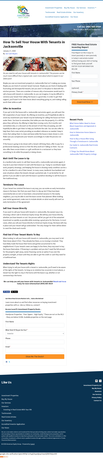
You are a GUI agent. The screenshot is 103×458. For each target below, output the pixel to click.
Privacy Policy (96, 397)
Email (8, 347)
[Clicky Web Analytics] (51, 456)
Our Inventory (78, 12)
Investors (91, 8)
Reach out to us (59, 281)
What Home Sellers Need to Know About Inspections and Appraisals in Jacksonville (83, 126)
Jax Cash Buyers (11, 53)
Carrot (32, 444)
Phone (7, 338)
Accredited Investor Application (57, 17)
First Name (9, 321)
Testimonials (50, 12)
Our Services (81, 8)
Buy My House (69, 8)
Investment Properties (53, 8)
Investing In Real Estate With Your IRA (17, 409)
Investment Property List (92, 385)
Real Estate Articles (64, 12)
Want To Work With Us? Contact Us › (87, 29)
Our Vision (74, 17)
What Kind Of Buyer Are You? (16, 330)
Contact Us (97, 400)
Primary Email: (77, 92)
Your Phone (76, 81)
